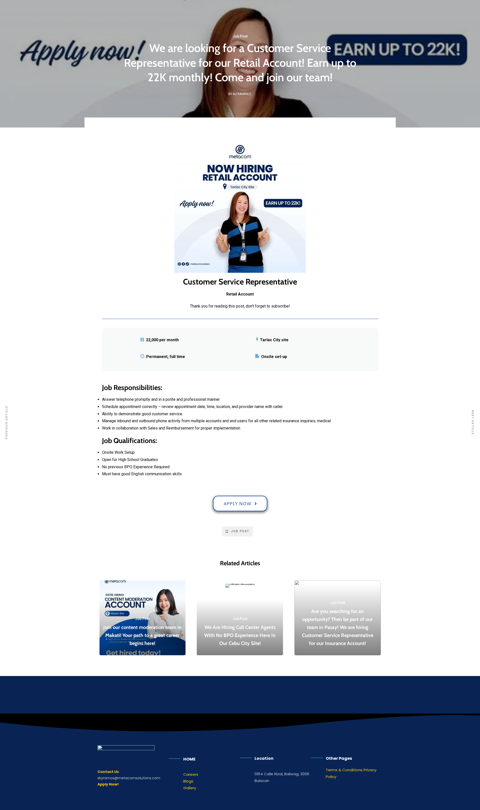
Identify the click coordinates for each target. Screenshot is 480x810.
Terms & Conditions (344, 769)
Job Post (240, 36)
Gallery (189, 787)
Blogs (188, 781)
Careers (190, 774)
